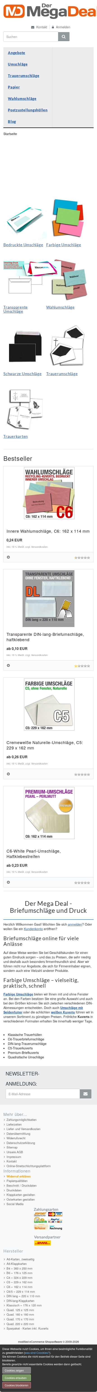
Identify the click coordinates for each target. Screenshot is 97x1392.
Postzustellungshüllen (28, 110)
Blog (12, 121)
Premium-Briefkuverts (23, 1052)
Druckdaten (14, 1190)
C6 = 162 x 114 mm (19, 1287)
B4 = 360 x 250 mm (19, 1268)
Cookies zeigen (14, 1370)
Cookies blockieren (16, 1385)
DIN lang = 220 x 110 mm (23, 1296)
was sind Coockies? (37, 1352)
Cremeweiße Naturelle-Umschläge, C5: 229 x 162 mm (45, 745)
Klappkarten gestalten (21, 1195)
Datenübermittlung (18, 1133)
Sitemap (12, 1147)
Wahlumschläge (22, 98)
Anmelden (62, 27)
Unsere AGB (15, 1152)
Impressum (14, 1157)
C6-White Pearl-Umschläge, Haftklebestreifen (34, 853)
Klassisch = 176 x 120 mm (24, 1305)
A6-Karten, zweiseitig (20, 1259)
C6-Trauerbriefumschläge (26, 1039)
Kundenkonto (33, 929)
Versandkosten (39, 546)
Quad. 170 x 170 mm (20, 1319)
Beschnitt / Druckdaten (22, 1185)
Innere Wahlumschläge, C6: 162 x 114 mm (48, 531)
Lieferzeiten (14, 1124)
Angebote (16, 53)
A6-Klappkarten (17, 1263)
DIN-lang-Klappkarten (20, 1301)
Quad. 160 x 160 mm (20, 1314)
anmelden (75, 924)
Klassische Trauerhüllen (25, 1034)
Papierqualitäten (17, 1181)
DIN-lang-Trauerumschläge (27, 1043)
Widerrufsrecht (16, 1138)
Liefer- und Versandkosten (23, 1129)
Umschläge (18, 64)
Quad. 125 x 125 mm (20, 1310)
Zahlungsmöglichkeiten (22, 1119)
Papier (14, 87)
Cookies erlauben (16, 1378)
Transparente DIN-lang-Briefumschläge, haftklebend (45, 636)
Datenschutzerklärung (21, 1143)
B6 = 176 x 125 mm (19, 1273)
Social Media (15, 1204)
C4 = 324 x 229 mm (19, 1277)
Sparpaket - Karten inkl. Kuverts (27, 1328)
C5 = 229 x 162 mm (19, 1282)
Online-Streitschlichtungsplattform (29, 1166)
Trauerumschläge (23, 75)
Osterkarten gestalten (21, 1199)
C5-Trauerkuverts (20, 1048)
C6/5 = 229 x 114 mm (21, 1291)
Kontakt (41, 27)
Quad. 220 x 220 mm (20, 1324)
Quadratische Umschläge (26, 1057)
